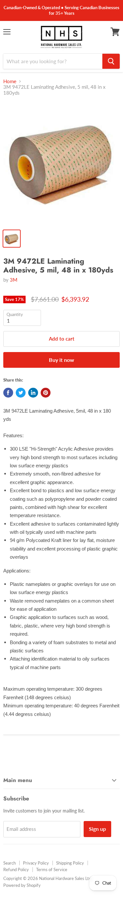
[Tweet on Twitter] (21, 393)
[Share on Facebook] (8, 393)
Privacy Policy (36, 863)
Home (9, 81)
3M (13, 280)
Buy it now (61, 360)
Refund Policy (16, 869)
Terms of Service (51, 869)
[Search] (111, 61)
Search (9, 863)
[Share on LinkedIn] (33, 393)
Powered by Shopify (22, 885)
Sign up (97, 829)
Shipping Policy (70, 863)
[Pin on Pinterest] (46, 393)
